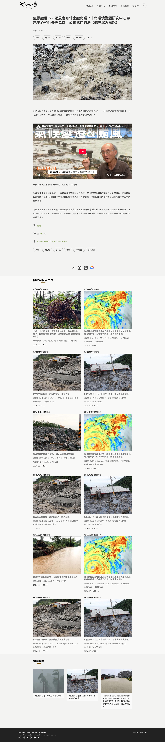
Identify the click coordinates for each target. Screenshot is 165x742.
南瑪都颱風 (99, 341)
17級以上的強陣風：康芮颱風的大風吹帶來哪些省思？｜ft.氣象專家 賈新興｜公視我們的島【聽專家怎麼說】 (56, 334)
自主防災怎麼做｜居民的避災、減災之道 (51, 393)
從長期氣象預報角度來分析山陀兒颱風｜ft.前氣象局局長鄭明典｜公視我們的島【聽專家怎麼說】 (107, 332)
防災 (124, 398)
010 (41, 233)
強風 (68, 37)
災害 (35, 31)
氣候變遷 (79, 37)
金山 (45, 580)
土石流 (58, 37)
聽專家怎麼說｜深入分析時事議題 (52, 241)
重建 (64, 580)
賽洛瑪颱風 (125, 338)
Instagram (31, 737)
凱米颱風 (91, 250)
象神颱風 (88, 341)
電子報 (135, 5)
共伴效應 (73, 340)
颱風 (37, 37)
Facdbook (20, 737)
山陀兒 (47, 37)
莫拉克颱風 (97, 401)
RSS (39, 737)
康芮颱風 (37, 340)
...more (89, 37)
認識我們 (124, 5)
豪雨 (56, 340)
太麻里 (101, 398)
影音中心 (101, 5)
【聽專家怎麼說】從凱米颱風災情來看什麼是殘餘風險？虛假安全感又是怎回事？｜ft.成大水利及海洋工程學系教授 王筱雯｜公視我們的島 (116, 701)
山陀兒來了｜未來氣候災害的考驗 (48, 695)
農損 (58, 458)
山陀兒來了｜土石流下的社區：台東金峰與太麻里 (106, 393)
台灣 (39, 225)
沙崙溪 (66, 398)
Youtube (23, 737)
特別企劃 (89, 5)
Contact (27, 737)
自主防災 (74, 398)
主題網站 (113, 5)
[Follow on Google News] (92, 268)
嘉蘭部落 (116, 398)
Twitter (35, 737)
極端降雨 (47, 401)
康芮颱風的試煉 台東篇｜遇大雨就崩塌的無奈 (53, 453)
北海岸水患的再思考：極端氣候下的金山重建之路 (55, 576)
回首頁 (135, 732)
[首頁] (29, 5)
